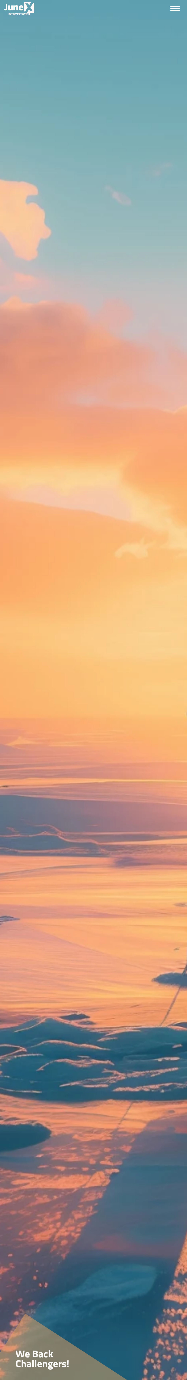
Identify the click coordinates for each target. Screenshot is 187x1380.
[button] (177, 9)
